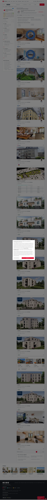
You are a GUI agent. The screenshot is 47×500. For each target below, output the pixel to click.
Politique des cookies (26, 248)
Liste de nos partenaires (16, 255)
